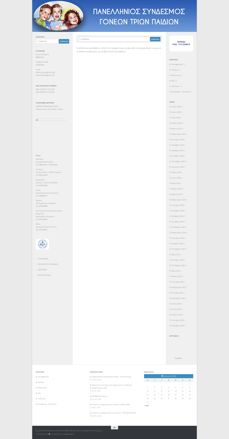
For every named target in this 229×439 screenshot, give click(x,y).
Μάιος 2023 (176, 254)
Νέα (173, 81)
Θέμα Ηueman (69, 434)
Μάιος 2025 (176, 183)
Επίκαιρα (175, 70)
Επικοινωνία (176, 75)
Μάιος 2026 (176, 118)
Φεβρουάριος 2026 (178, 134)
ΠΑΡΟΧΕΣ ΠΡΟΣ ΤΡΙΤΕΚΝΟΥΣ (48, 264)
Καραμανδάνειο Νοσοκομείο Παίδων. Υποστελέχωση (111, 377)
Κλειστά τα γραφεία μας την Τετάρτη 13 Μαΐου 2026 (111, 404)
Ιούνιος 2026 (176, 112)
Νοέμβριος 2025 (177, 150)
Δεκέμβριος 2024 (178, 211)
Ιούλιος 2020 (176, 304)
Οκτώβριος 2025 (178, 156)
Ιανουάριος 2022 (178, 282)
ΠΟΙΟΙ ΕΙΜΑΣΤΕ (43, 259)
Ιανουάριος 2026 (178, 139)
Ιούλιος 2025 (176, 172)
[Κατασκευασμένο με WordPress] (49, 434)
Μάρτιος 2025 (176, 194)
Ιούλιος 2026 (176, 107)
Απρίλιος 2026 (177, 123)
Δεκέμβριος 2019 (178, 326)
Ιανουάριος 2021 (178, 293)
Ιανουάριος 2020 (178, 320)
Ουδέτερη (175, 86)
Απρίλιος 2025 (177, 189)
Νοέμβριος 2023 (177, 243)
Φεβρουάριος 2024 (178, 232)
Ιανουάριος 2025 (178, 205)
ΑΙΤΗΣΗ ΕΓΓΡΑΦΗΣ (44, 275)
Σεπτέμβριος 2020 (178, 298)
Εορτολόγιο (178, 358)
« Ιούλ (146, 405)
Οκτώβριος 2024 (178, 222)
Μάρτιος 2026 (176, 128)
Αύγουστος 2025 (178, 167)
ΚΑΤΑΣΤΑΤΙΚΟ (42, 270)
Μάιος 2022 (176, 271)
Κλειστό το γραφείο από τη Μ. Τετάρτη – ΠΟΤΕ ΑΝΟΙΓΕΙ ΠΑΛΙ (114, 413)
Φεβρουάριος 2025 (178, 200)
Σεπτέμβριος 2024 (178, 227)
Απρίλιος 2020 (177, 315)
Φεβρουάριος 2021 (178, 287)
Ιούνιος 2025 (176, 178)
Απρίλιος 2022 (177, 276)
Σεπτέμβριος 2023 (178, 249)
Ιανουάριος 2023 (178, 260)
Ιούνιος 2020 (176, 309)
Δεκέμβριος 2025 (178, 145)
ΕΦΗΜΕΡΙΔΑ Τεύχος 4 (99, 396)
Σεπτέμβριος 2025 (178, 161)
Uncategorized (177, 64)
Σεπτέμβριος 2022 (178, 265)
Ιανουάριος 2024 (178, 238)
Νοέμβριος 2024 (177, 216)
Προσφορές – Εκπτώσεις (181, 92)
